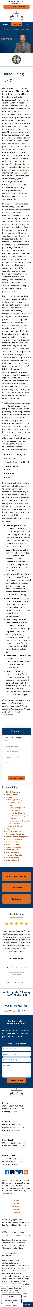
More (27, 24)
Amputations (15, 802)
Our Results (16, 899)
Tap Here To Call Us (16, 7)
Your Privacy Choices (16, 1232)
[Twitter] (12, 1172)
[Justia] (21, 1172)
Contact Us (16, 24)
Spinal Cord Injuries (17, 813)
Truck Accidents (12, 852)
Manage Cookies (23, 1235)
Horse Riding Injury (17, 808)
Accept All (11, 1296)
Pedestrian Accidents (14, 839)
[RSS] (26, 1172)
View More (16, 975)
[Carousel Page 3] (16, 967)
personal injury (21, 170)
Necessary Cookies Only (11, 1301)
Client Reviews (16, 887)
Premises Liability (13, 842)
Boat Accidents (12, 794)
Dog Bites (10, 829)
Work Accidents (12, 858)
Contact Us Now (16, 778)
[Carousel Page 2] (12, 967)
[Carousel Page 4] (21, 967)
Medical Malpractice (14, 831)
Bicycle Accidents (13, 792)
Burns (12, 805)
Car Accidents (11, 797)
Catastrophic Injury (14, 800)
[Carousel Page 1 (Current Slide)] (7, 967)
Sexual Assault (12, 850)
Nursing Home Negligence (17, 836)
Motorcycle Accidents (15, 834)
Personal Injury (10, 787)
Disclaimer (16, 1204)
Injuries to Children (14, 826)
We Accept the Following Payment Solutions (16, 993)
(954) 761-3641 (15, 1111)
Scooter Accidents (13, 847)
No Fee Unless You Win (16, 876)
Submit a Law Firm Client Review (16, 983)
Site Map (16, 1210)
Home (5, 24)
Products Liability (13, 844)
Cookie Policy (9, 1235)
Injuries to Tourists (14, 855)
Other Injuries (15, 810)
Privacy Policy (16, 1207)
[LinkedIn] (16, 1172)
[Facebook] (7, 1172)
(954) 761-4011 (15, 1130)
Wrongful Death (12, 860)
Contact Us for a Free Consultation (16, 1022)
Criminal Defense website (19, 1243)
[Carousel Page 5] (25, 967)
